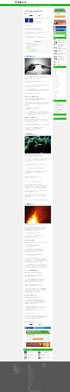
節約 (25, 13)
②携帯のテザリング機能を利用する (32, 45)
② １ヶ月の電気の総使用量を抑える (32, 50)
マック (56, 88)
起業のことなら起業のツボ (23, 6)
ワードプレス (56, 93)
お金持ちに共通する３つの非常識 (31, 357)
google (56, 70)
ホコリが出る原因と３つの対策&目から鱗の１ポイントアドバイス (62, 54)
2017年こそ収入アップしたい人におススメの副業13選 (60, 103)
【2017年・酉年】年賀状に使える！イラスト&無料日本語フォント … (60, 105)
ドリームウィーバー (57, 85)
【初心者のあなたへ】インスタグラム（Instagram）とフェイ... (61, 59)
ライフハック (28, 6)
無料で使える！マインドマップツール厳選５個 (61, 57)
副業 (55, 95)
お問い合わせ (16, 373)
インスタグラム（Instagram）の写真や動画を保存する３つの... (61, 48)
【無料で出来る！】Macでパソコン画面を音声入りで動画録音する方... (61, 45)
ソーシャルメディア (57, 83)
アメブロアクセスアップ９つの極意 (61, 64)
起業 (29, 387)
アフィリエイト (57, 78)
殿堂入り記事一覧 (16, 370)
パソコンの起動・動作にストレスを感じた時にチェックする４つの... (46, 352)
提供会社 (15, 366)
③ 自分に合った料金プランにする (32, 51)
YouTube (56, 75)
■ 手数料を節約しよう (29, 46)
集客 (55, 98)
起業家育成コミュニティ (17, 369)
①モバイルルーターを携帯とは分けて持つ (33, 44)
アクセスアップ (31, 370)
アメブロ (56, 80)
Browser (56, 68)
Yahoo (55, 73)
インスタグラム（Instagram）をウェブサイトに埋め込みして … (60, 109)
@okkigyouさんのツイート (57, 120)
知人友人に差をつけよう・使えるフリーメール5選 (60, 112)
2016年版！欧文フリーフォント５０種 (61, 51)
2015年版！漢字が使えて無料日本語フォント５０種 (61, 40)
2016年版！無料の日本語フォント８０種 (61, 42)
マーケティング (57, 90)
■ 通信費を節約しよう (29, 43)
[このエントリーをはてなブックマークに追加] (46, 328)
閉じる (40, 41)
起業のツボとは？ (16, 367)
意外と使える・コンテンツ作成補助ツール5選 (60, 107)
